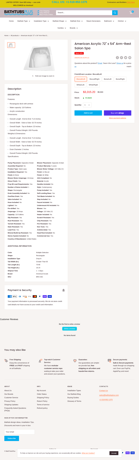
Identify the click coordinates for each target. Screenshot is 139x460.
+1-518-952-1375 (106, 400)
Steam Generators (93, 21)
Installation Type (40, 21)
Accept (113, 453)
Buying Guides (73, 397)
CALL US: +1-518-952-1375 (69, 2)
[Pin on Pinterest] (121, 57)
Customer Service (11, 397)
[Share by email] (129, 57)
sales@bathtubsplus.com (109, 395)
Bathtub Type (22, 21)
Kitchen (121, 21)
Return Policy (42, 401)
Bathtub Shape (58, 21)
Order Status (42, 394)
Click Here (131, 2)
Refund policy (42, 408)
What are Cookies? (88, 453)
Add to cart (88, 113)
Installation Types (74, 390)
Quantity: (78, 105)
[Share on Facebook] (117, 57)
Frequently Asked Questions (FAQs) (15, 409)
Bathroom (108, 21)
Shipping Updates (11, 405)
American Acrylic (81, 58)
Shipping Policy (43, 397)
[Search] (115, 12)
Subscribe (12, 438)
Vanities (60, 28)
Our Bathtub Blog (74, 394)
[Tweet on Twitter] (125, 57)
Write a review (69, 329)
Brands (72, 28)
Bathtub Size (75, 21)
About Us (8, 390)
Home (11, 21)
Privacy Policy (9, 401)
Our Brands (8, 394)
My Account (41, 390)
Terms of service (43, 405)
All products (15, 35)
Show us (120, 63)
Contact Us (103, 391)
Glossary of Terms (74, 401)
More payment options (117, 118)
